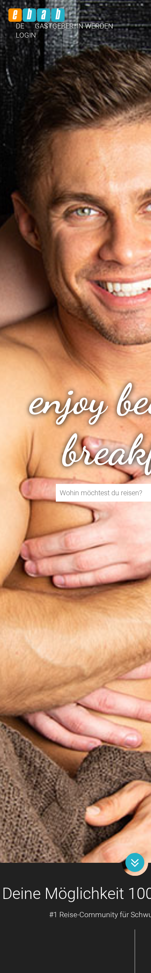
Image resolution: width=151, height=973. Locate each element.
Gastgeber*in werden (74, 26)
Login (26, 35)
